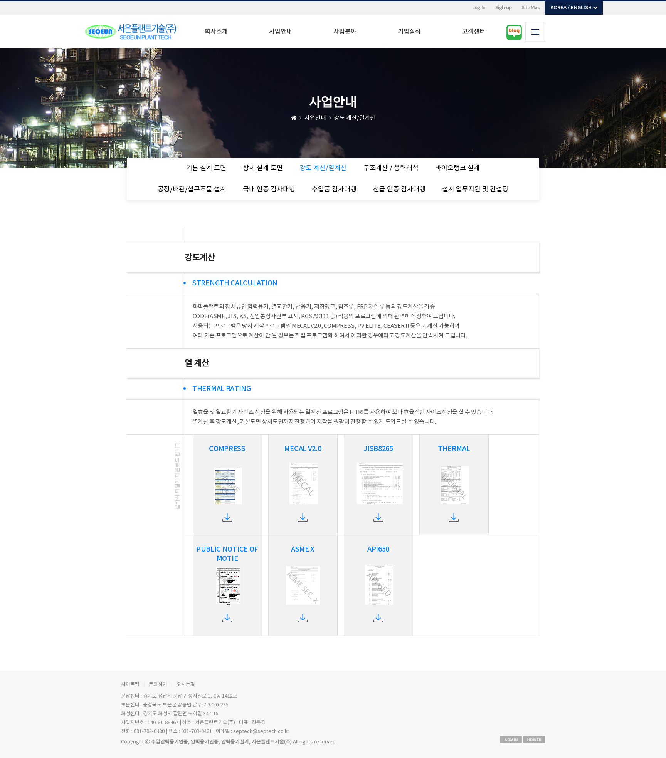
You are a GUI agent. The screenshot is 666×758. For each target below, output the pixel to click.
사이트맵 (130, 684)
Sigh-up (503, 8)
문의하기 (158, 684)
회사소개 (216, 31)
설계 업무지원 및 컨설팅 (475, 189)
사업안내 (280, 31)
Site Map (530, 8)
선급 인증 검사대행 (399, 189)
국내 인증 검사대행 (269, 189)
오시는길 (186, 684)
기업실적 (409, 31)
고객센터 (473, 31)
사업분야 (345, 31)
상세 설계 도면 (263, 168)
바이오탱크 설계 (457, 168)
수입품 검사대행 (334, 189)
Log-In (478, 8)
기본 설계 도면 (206, 168)
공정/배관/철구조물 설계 (192, 189)
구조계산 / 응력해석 (391, 168)
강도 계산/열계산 (323, 168)
